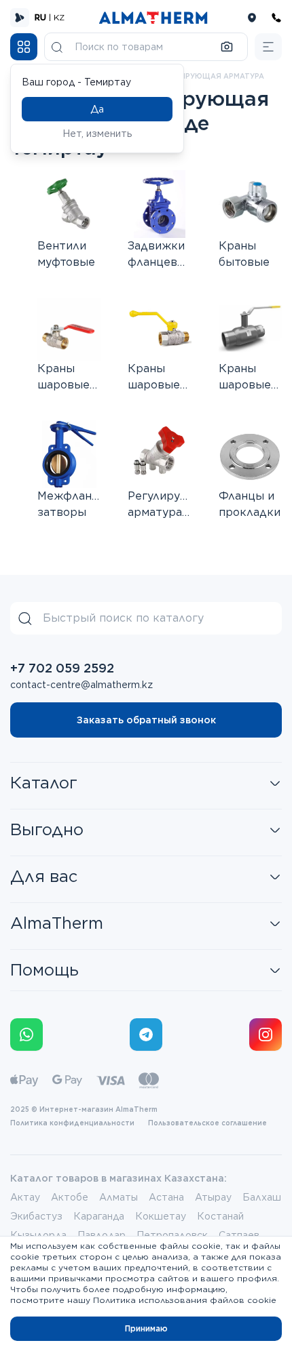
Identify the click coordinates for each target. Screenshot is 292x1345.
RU (40, 17)
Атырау (213, 1197)
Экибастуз (36, 1216)
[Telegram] (146, 1034)
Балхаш (261, 1197)
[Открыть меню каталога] (23, 46)
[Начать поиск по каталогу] (57, 47)
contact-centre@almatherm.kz (81, 684)
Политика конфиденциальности (72, 1123)
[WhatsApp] (26, 1034)
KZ (59, 17)
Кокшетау (160, 1216)
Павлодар (101, 1235)
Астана (166, 1197)
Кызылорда (38, 1235)
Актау (25, 1197)
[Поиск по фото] (227, 47)
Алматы (118, 1197)
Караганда (98, 1216)
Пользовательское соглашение (207, 1123)
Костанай (220, 1216)
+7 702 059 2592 (62, 668)
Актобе (69, 1197)
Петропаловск (172, 1235)
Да (97, 109)
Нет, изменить (97, 133)
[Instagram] (265, 1034)
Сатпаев (239, 1235)
